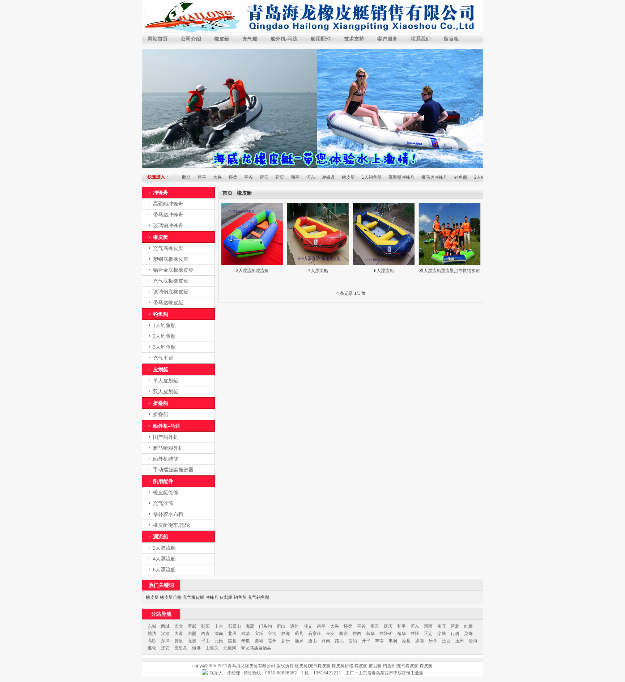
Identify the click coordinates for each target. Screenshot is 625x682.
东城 (152, 626)
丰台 (218, 626)
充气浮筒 (163, 503)
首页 (227, 193)
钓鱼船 (445, 177)
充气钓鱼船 (258, 597)
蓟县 (299, 633)
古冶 (352, 640)
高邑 (152, 640)
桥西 (357, 633)
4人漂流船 (164, 559)
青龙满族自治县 (256, 648)
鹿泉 (299, 640)
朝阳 (205, 626)
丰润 (392, 640)
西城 (165, 626)
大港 (178, 633)
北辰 (232, 633)
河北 (455, 626)
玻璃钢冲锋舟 (168, 225)
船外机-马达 (284, 39)
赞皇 (178, 640)
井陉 (415, 633)
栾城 (441, 633)
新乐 (285, 640)
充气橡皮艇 (193, 597)
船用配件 (321, 39)
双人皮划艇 (165, 391)
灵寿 (468, 633)
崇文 (178, 626)
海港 (196, 648)
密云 (249, 177)
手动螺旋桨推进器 (173, 470)
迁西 (446, 640)
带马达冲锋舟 (419, 177)
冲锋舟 (313, 177)
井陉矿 (385, 633)
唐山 (312, 640)
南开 (441, 626)
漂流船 (160, 536)
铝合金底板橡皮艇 (173, 270)
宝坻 (259, 633)
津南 (218, 633)
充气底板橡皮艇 (170, 281)
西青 (205, 633)
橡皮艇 (221, 39)
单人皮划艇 (165, 381)
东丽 (192, 633)
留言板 (451, 39)
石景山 (234, 626)
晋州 (272, 640)
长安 (330, 633)
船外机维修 (165, 459)
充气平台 (163, 358)
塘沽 (152, 633)
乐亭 (433, 640)
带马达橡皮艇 (168, 302)
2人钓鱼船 (469, 177)
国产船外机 (165, 437)
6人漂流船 (164, 569)
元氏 (218, 640)
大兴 (202, 177)
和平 (280, 177)
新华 (370, 633)
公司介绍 (191, 39)
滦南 (419, 640)
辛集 (245, 640)
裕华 (401, 633)
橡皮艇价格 (171, 597)
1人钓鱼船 (356, 177)
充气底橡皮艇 (168, 248)
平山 (205, 640)
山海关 (211, 648)
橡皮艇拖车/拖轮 (171, 525)
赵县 (232, 640)
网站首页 (158, 39)
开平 (366, 640)
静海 (285, 633)
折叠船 (160, 403)
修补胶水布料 (168, 514)
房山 (281, 626)
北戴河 (229, 648)
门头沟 (265, 626)
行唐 (455, 633)
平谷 (233, 177)
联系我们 (421, 39)
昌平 (186, 177)
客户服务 (387, 39)
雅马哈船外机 (168, 448)
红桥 (468, 626)
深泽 (165, 640)
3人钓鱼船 (164, 347)
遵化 (152, 648)
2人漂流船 (164, 548)
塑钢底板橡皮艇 (170, 259)
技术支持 (354, 39)
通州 (294, 626)
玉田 (459, 640)
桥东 (343, 633)
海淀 (250, 626)
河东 (295, 177)
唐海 (473, 640)
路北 (339, 640)
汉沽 (165, 633)
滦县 (406, 640)
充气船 (250, 39)
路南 (326, 640)
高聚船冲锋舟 (386, 177)
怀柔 (217, 177)
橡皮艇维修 (165, 492)
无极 (192, 640)
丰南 (379, 640)
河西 (428, 626)
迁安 (165, 648)
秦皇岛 (180, 648)
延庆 (264, 177)
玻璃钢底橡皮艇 (170, 292)
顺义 (307, 626)
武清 (245, 633)
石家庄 (314, 633)
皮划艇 (160, 369)
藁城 (259, 640)
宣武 (192, 626)
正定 (428, 633)
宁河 (272, 633)
